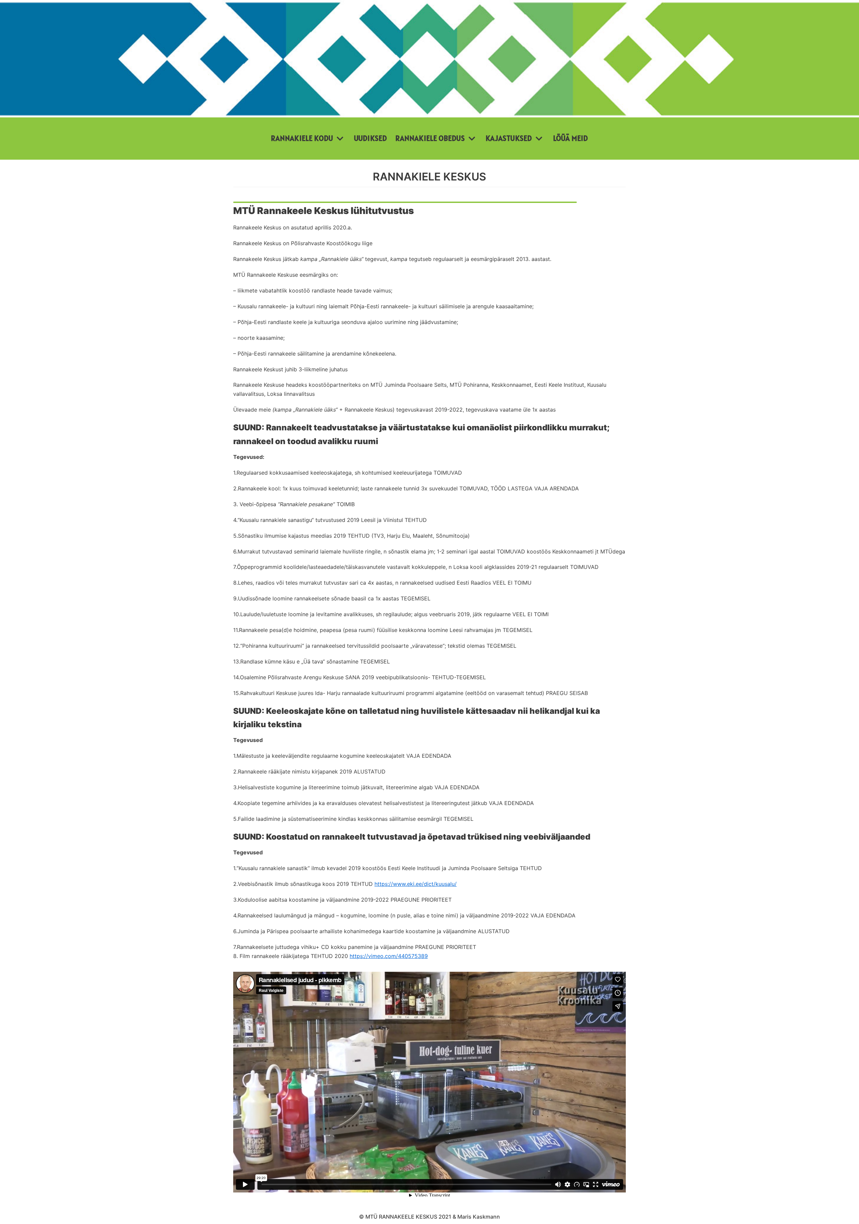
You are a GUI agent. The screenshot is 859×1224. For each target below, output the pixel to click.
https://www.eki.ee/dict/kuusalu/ (415, 884)
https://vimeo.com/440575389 (389, 956)
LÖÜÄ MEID (570, 138)
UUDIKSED (370, 138)
